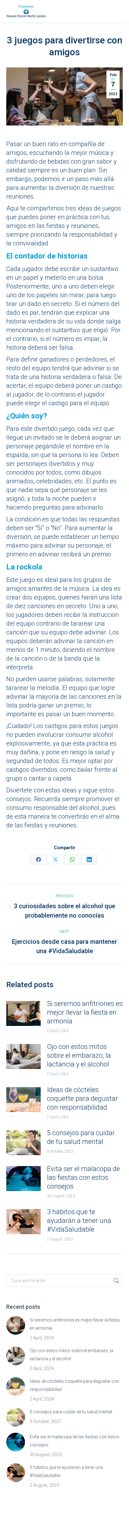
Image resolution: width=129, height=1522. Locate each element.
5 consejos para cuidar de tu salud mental (81, 1137)
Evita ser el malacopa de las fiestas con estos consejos (83, 1177)
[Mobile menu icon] (116, 11)
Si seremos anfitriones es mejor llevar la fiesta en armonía (85, 1012)
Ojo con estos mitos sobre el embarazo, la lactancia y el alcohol (79, 1055)
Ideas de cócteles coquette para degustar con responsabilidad (82, 1098)
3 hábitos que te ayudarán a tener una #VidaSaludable (79, 1220)
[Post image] (23, 1013)
